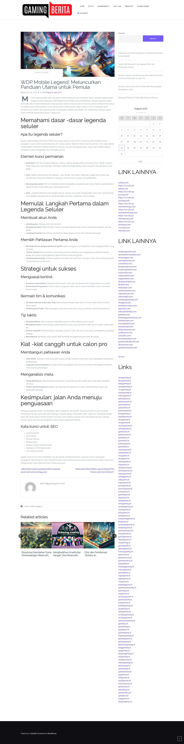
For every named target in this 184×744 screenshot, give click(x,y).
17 (122, 142)
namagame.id (124, 462)
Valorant (84, 13)
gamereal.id (123, 555)
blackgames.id (124, 540)
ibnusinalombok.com (127, 339)
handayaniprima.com (127, 267)
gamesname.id (124, 672)
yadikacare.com (125, 333)
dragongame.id (125, 702)
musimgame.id (124, 450)
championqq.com (125, 219)
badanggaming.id (126, 567)
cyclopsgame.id (125, 618)
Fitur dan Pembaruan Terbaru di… (96, 554)
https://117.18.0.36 (126, 186)
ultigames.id (123, 678)
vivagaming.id (124, 390)
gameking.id (123, 690)
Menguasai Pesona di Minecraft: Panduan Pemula (137, 98)
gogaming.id (123, 651)
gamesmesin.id (124, 402)
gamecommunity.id (126, 621)
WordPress (51, 733)
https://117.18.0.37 (126, 216)
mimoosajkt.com (125, 297)
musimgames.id (125, 426)
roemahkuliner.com (126, 261)
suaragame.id (124, 510)
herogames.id (124, 414)
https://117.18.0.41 (126, 204)
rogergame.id (124, 576)
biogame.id (123, 522)
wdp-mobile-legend (33, 506)
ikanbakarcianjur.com (127, 306)
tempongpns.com (125, 258)
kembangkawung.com (128, 300)
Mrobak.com (123, 285)
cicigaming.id (124, 543)
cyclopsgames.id (125, 597)
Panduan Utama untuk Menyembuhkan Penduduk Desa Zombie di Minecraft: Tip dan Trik (140, 76)
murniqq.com (124, 228)
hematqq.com (124, 225)
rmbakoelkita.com (126, 276)
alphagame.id (124, 579)
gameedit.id (123, 564)
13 (141, 136)
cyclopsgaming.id (126, 615)
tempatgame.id (125, 528)
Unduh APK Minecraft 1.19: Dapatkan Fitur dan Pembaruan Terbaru (136, 65)
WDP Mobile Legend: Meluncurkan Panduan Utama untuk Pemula (61, 84)
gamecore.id (123, 432)
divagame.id (123, 459)
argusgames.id (124, 474)
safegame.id (123, 492)
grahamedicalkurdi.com (128, 342)
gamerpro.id (123, 630)
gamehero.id (123, 438)
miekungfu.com (125, 288)
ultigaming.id (124, 657)
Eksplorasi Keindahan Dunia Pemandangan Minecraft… (36, 554)
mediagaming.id (125, 606)
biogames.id (123, 498)
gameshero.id (124, 399)
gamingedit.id (124, 546)
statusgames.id (125, 684)
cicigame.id (123, 582)
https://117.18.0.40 (126, 222)
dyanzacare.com (125, 345)
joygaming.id (124, 609)
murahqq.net (124, 201)
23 (160, 142)
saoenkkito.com (125, 264)
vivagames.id (124, 423)
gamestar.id (123, 447)
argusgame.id (124, 483)
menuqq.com (124, 231)
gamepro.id (123, 696)
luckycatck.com (125, 273)
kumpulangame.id (126, 525)
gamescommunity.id (127, 588)
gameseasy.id (124, 666)
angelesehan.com (126, 279)
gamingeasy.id (124, 633)
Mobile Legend (143, 6)
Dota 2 (91, 6)
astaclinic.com (124, 336)
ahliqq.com (123, 189)
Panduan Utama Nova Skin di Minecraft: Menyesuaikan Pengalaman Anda (139, 88)
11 (128, 136)
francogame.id (124, 570)
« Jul (140, 161)
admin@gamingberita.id (52, 92)
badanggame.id (125, 585)
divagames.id (124, 420)
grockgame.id (124, 486)
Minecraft (129, 6)
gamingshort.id (124, 549)
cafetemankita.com (126, 291)
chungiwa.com (124, 303)
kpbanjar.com (124, 315)
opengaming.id (124, 468)
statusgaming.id (125, 663)
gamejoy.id (123, 624)
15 (153, 136)
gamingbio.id (124, 495)
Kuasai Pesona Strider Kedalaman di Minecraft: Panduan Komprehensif (140, 54)
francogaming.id (125, 552)
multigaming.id (125, 660)
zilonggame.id (124, 477)
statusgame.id (124, 396)
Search (121, 33)
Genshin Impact (103, 6)
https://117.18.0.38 (126, 210)
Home (82, 6)
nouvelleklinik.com (126, 324)
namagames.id (124, 429)
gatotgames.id (124, 537)
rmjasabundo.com (126, 294)
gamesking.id (124, 669)
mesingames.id (124, 417)
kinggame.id (123, 699)
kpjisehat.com (124, 309)
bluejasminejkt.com (126, 282)
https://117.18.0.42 (126, 198)
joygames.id (123, 594)
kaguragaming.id (125, 636)
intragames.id (124, 501)
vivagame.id (123, 456)
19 (134, 142)
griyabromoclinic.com (127, 348)
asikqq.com (123, 183)
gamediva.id (123, 441)
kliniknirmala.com (125, 321)
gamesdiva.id (124, 408)
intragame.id (123, 513)
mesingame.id (124, 453)
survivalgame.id (125, 489)
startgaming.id (124, 393)
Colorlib (33, 733)
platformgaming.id (126, 645)
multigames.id (124, 681)
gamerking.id (124, 627)
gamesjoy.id (123, 591)
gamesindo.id (124, 405)
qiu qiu (121, 357)
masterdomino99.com (127, 213)
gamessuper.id (124, 411)
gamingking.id (124, 642)
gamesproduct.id (125, 531)
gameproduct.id (125, 561)
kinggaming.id (124, 648)
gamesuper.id (124, 444)
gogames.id (123, 675)
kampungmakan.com (127, 270)
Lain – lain (117, 6)
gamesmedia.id (125, 600)
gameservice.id (125, 558)
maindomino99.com (126, 207)
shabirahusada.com (126, 330)
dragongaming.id (125, 654)
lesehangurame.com (127, 252)
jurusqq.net (123, 195)
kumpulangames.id (126, 519)
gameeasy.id (123, 687)
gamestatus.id (124, 693)
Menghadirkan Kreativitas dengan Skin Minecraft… (67, 554)
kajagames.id (124, 603)
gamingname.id (125, 639)
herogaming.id (124, 378)
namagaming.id (125, 387)
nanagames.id (124, 612)
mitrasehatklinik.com (127, 312)
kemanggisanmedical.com (129, 318)
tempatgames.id (125, 507)
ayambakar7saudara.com (129, 255)
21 (147, 142)
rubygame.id (123, 480)
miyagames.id (124, 534)
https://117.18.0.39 (126, 192)
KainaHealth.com (125, 327)
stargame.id (123, 465)
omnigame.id (124, 516)
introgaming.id (124, 504)
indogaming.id (124, 384)
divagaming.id (124, 381)
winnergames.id (125, 471)
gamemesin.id (124, 435)
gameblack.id (124, 573)
